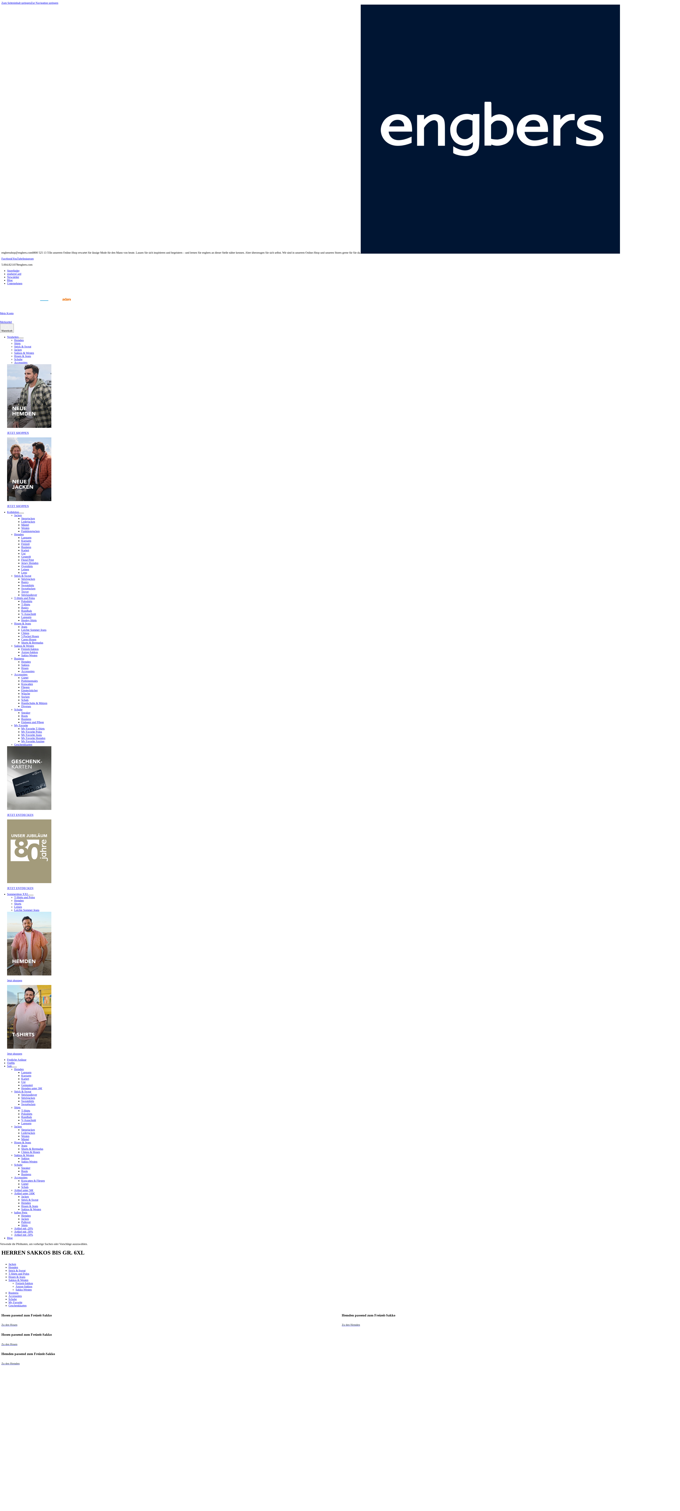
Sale (9, 1066)
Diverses (26, 706)
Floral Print (27, 559)
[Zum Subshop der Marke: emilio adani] (62, 304)
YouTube (17, 258)
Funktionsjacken (30, 531)
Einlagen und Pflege (32, 722)
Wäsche (25, 693)
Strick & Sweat (22, 346)
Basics (25, 582)
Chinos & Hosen (30, 1152)
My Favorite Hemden (33, 738)
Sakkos (25, 664)
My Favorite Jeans (31, 734)
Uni (23, 553)
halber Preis (20, 1212)
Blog (10, 1238)
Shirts (17, 343)
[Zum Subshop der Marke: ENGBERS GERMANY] (44, 304)
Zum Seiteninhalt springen (16, 2)
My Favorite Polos (31, 731)
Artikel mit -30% (23, 1231)
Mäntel (25, 524)
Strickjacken (28, 578)
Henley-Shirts (29, 620)
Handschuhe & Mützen (34, 703)
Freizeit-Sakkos (30, 649)
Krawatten (27, 684)
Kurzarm (26, 540)
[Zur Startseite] (9, 304)
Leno (24, 572)
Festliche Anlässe (16, 1059)
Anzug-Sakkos (29, 652)
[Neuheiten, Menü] (21, 338)
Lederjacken (28, 521)
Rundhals (26, 610)
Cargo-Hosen (28, 639)
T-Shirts (25, 604)
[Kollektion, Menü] (21, 513)
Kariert (25, 550)
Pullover (26, 1222)
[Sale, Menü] (14, 1067)
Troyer (25, 591)
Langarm (26, 537)
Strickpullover (29, 594)
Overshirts (27, 566)
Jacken (18, 349)
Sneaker (25, 712)
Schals (25, 699)
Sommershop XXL (18, 894)
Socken (25, 696)
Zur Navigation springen (44, 2)
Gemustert (27, 1085)
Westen (25, 528)
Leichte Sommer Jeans (33, 629)
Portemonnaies (29, 680)
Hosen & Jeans (22, 356)
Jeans (24, 626)
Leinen (25, 569)
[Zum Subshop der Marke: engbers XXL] (26, 304)
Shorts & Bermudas (32, 642)
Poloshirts (26, 601)
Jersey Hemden (29, 563)
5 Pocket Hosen (30, 636)
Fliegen (25, 687)
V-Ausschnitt (28, 614)
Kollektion (13, 512)
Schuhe (18, 359)
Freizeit (25, 543)
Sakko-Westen (29, 655)
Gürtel (24, 677)
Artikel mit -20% (23, 1228)
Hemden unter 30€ (31, 1088)
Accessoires (20, 362)
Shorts (17, 903)
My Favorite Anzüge (32, 741)
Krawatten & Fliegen (33, 1180)
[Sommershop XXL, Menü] (31, 895)
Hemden (19, 340)
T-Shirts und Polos (24, 598)
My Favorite (21, 725)
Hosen (25, 668)
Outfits (11, 1062)
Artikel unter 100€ (24, 1193)
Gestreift (26, 556)
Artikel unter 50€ (23, 1190)
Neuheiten (13, 337)
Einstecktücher (29, 690)
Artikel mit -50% (23, 1234)
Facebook (6, 258)
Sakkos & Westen (24, 352)
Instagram (28, 258)
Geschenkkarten (23, 744)
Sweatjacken (28, 588)
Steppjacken (28, 518)
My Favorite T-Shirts (33, 728)
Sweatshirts (27, 585)
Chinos (25, 633)
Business (26, 547)
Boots (24, 715)
